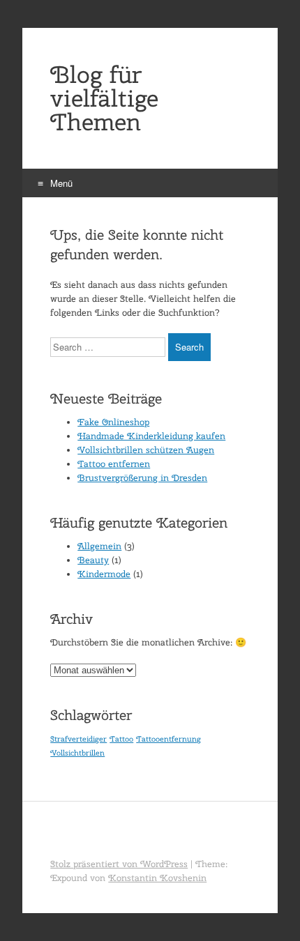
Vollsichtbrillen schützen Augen (145, 450)
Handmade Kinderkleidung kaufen (151, 436)
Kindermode (103, 574)
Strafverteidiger (78, 739)
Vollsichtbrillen (77, 753)
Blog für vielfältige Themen (104, 98)
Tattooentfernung (168, 739)
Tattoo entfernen (113, 464)
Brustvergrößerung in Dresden (142, 478)
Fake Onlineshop (113, 422)
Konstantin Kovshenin (157, 878)
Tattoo (121, 739)
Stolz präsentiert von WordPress (119, 864)
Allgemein (99, 546)
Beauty (93, 560)
